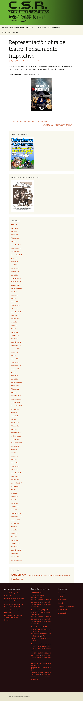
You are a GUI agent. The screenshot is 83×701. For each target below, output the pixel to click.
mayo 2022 (14, 352)
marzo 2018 (14, 463)
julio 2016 (14, 527)
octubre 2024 (15, 285)
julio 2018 (14, 449)
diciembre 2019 (16, 396)
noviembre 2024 (16, 282)
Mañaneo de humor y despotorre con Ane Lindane (40, 638)
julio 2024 (14, 292)
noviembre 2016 (16, 516)
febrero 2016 (15, 543)
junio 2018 (14, 453)
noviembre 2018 (16, 436)
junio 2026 (14, 225)
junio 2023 (14, 322)
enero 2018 (14, 470)
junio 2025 (14, 258)
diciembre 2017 (16, 473)
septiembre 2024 (16, 288)
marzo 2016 (14, 540)
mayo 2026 (14, 228)
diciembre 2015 (16, 550)
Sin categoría (17, 579)
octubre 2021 (15, 369)
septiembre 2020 (16, 382)
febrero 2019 (15, 426)
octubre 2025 (15, 251)
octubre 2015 (15, 557)
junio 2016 (14, 530)
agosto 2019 (15, 409)
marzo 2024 (14, 302)
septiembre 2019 (16, 406)
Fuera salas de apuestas (10, 32)
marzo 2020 (14, 386)
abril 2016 (14, 537)
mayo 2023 (14, 325)
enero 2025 (14, 275)
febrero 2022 (15, 362)
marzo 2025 (14, 268)
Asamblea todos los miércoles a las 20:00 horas (17, 27)
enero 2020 (14, 392)
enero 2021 (14, 379)
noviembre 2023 (16, 315)
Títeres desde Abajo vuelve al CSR (58, 124)
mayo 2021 (14, 376)
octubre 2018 (15, 439)
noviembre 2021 (16, 366)
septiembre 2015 (16, 560)
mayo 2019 (14, 416)
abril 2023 (14, 329)
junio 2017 (14, 493)
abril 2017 (14, 500)
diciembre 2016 (16, 513)
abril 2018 (14, 459)
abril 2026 (14, 231)
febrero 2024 (15, 305)
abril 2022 (14, 355)
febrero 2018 (15, 466)
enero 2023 (14, 339)
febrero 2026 (15, 238)
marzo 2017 (14, 503)
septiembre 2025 (16, 255)
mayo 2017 (14, 496)
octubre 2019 (15, 402)
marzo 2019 (14, 423)
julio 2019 (14, 412)
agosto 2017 (15, 486)
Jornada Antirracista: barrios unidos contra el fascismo (41, 604)
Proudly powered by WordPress (19, 697)
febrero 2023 (15, 335)
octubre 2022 (15, 349)
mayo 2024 (14, 295)
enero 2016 (14, 547)
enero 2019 (14, 429)
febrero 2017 (15, 506)
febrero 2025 (15, 272)
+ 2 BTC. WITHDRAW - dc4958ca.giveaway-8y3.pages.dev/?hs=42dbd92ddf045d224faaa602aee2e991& (41, 597)
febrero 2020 (15, 389)
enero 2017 (14, 510)
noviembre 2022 (16, 345)
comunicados (38, 575)
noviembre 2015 (16, 553)
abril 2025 (14, 265)
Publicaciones (67, 575)
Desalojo (45, 575)
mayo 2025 (14, 262)
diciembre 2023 (16, 312)
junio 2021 (14, 372)
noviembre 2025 (16, 248)
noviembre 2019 (16, 399)
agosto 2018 (15, 446)
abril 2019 (14, 419)
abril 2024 (14, 298)
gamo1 (37, 61)
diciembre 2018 (16, 433)
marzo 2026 (14, 235)
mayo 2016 (14, 533)
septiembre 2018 (16, 443)
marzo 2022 (14, 359)
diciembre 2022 (16, 342)
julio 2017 (14, 490)
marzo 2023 (14, 332)
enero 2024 (14, 308)
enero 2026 (14, 241)
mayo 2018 (14, 456)
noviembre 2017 (16, 476)
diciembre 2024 (16, 278)
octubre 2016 (15, 520)
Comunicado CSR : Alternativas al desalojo (28, 121)
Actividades (27, 61)
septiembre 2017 (16, 483)
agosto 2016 (15, 523)
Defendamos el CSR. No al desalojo (49, 27)
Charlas (30, 575)
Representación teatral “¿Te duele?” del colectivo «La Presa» (13, 617)
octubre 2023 (15, 319)
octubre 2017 (15, 480)
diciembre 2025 (16, 245)
